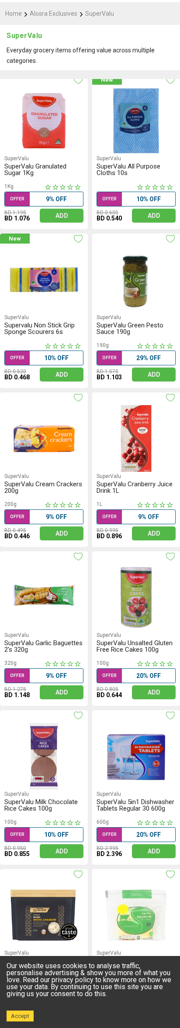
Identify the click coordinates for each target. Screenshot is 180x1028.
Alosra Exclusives (53, 13)
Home (13, 13)
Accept (20, 1016)
